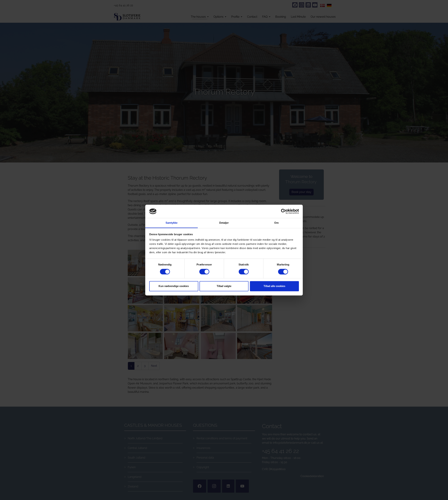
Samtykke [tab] (172, 222)
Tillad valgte (224, 286)
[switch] (204, 271)
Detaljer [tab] (224, 222)
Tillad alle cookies (274, 286)
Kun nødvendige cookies (174, 286)
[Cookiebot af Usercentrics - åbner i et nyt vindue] (283, 211)
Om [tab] (276, 222)
